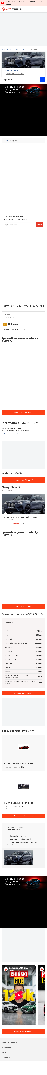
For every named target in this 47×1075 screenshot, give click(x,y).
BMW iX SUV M (12, 70)
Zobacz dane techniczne (22, 693)
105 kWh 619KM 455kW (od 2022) (14, 329)
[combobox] (23, 79)
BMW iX (6, 141)
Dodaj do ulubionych (11, 434)
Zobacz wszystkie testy (22, 816)
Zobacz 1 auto (22, 413)
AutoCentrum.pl (12, 9)
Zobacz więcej (22, 480)
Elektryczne (10, 317)
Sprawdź (39, 225)
